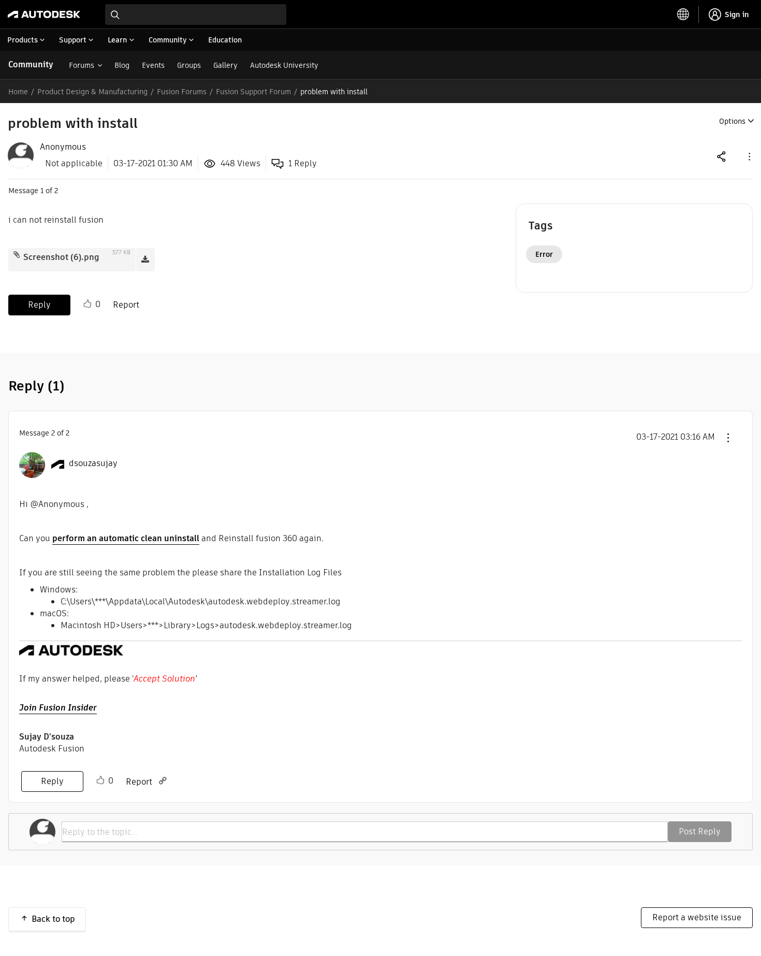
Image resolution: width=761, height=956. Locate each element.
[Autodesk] (44, 14)
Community (30, 64)
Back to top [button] (53, 919)
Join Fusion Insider (58, 708)
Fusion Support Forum (253, 91)
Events (153, 65)
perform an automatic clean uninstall (125, 538)
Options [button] (732, 121)
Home (18, 91)
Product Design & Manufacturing (92, 91)
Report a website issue (696, 917)
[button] (748, 156)
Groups (189, 65)
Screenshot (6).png (61, 257)
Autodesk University (284, 65)
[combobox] (195, 14)
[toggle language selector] (683, 14)
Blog (121, 65)
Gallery (225, 65)
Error (544, 254)
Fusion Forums (182, 91)
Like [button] (87, 304)
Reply (39, 305)
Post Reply (700, 831)
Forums (81, 65)
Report (126, 305)
